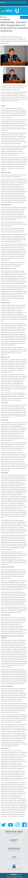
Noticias (3, 16)
